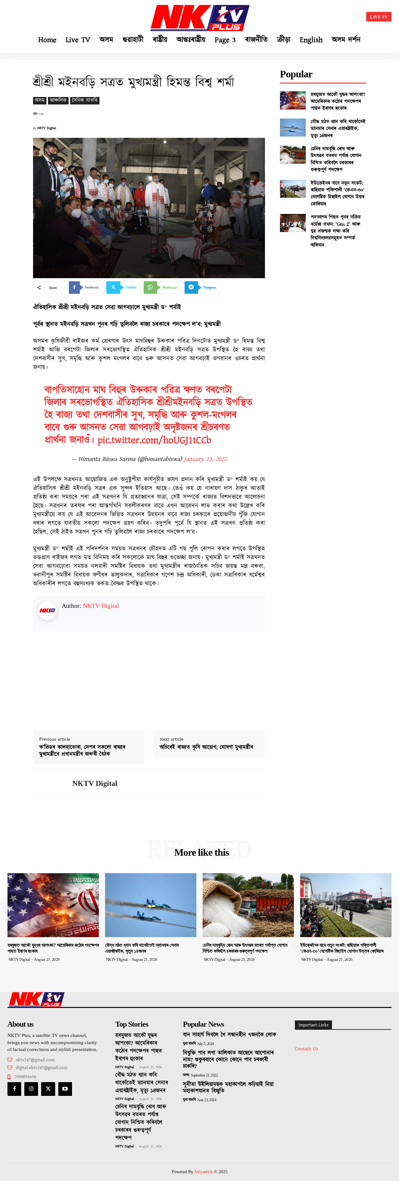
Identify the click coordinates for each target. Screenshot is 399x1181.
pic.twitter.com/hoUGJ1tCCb (154, 440)
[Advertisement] (63, 15)
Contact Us (306, 1049)
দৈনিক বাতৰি (85, 100)
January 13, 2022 (205, 459)
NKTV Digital (46, 128)
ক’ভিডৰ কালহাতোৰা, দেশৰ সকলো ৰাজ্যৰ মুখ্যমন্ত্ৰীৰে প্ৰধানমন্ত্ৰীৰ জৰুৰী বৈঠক (82, 751)
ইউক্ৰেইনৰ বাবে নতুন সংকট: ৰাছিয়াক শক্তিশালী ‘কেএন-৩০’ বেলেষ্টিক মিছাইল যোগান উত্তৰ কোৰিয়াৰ (337, 194)
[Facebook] (14, 1089)
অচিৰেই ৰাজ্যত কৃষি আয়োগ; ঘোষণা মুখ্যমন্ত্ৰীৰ (206, 747)
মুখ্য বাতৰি (189, 1043)
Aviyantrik (204, 1171)
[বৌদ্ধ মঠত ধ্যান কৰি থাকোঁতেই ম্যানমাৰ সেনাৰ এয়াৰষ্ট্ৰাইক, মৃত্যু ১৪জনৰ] (293, 128)
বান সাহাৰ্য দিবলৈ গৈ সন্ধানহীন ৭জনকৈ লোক (229, 1035)
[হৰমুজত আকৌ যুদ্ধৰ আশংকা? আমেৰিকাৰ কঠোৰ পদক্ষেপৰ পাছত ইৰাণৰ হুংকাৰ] (293, 100)
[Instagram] (31, 1089)
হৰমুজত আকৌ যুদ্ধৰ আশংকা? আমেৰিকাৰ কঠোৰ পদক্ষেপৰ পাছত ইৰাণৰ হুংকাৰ (338, 101)
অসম (40, 100)
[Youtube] (65, 1089)
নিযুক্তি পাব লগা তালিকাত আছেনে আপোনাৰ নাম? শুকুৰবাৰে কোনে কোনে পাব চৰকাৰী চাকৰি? (228, 1060)
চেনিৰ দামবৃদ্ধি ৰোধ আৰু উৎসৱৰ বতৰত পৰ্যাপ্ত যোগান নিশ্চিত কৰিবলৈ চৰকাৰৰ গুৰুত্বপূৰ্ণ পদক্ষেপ (336, 159)
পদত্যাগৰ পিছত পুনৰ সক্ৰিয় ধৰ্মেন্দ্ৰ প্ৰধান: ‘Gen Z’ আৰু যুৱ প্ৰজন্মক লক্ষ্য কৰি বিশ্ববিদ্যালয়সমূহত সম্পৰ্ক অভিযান (336, 231)
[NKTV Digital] (48, 784)
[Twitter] (48, 1089)
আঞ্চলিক (58, 100)
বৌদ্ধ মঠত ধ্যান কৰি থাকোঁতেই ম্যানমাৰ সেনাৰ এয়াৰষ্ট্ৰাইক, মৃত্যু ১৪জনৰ (338, 128)
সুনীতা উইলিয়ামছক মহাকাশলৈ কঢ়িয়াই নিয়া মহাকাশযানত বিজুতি (228, 1088)
